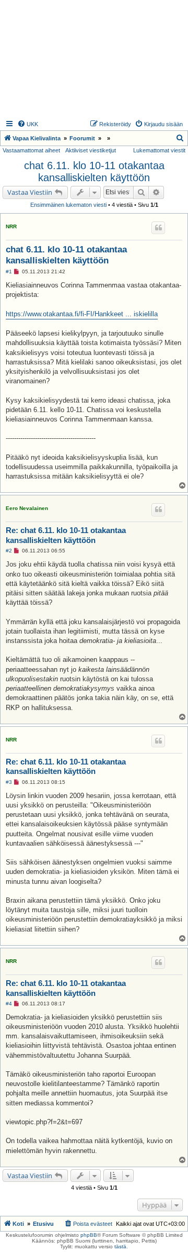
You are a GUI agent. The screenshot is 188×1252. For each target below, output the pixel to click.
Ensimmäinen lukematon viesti (68, 205)
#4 (9, 1003)
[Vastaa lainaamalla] (158, 227)
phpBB (88, 1235)
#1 (9, 271)
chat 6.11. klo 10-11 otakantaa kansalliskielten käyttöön (94, 171)
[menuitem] (27, 124)
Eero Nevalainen (27, 508)
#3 (9, 782)
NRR (11, 226)
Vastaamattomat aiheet (31, 150)
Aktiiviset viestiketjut (90, 150)
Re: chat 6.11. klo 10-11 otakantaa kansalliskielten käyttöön (66, 535)
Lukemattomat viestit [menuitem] (159, 150)
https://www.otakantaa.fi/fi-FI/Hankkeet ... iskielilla (82, 314)
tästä (120, 1246)
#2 (9, 550)
